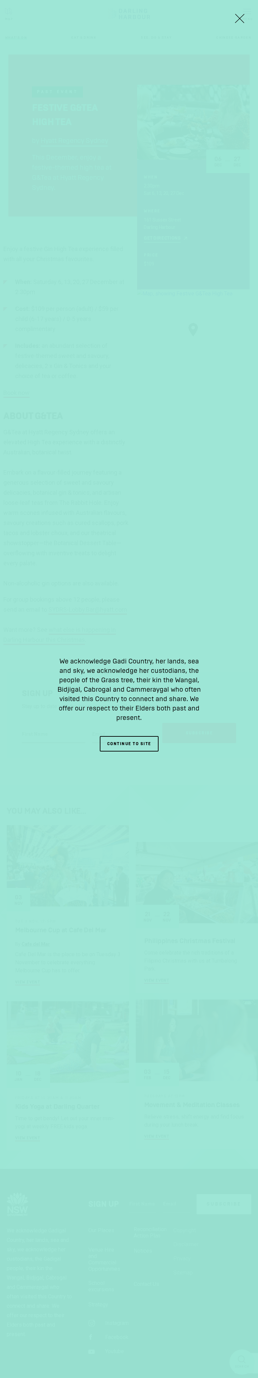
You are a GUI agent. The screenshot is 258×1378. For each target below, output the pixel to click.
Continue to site (129, 743)
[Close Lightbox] (239, 18)
